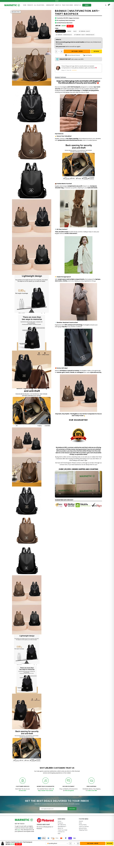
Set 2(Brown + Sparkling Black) (64, 34)
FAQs (80, 823)
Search (81, 821)
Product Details (60, 77)
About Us (58, 5)
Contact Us (77, 5)
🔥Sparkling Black (60, 31)
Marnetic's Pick (16, 12)
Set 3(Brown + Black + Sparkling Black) (84, 34)
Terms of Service (84, 826)
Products (30, 5)
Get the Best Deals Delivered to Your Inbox (57, 801)
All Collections (39, 5)
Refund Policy (83, 828)
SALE (86, 5)
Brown (69, 31)
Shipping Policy (83, 830)
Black (75, 31)
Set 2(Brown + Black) (84, 31)
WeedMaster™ (50, 5)
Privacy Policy (83, 824)
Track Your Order (67, 5)
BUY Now (96, 51)
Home (24, 5)
